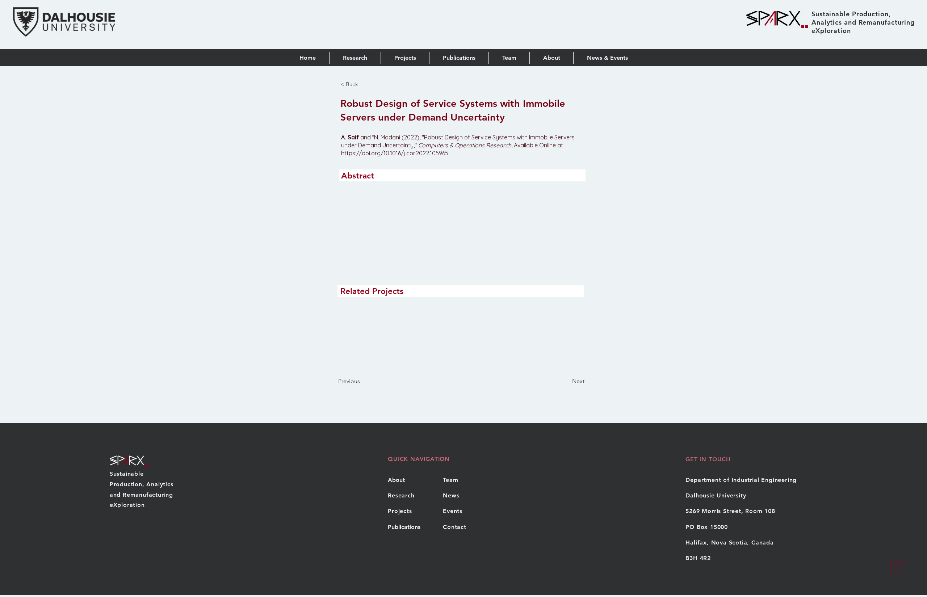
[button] (458, 58)
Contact (454, 527)
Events (452, 511)
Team (450, 479)
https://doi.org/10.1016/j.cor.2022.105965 (394, 153)
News (451, 495)
